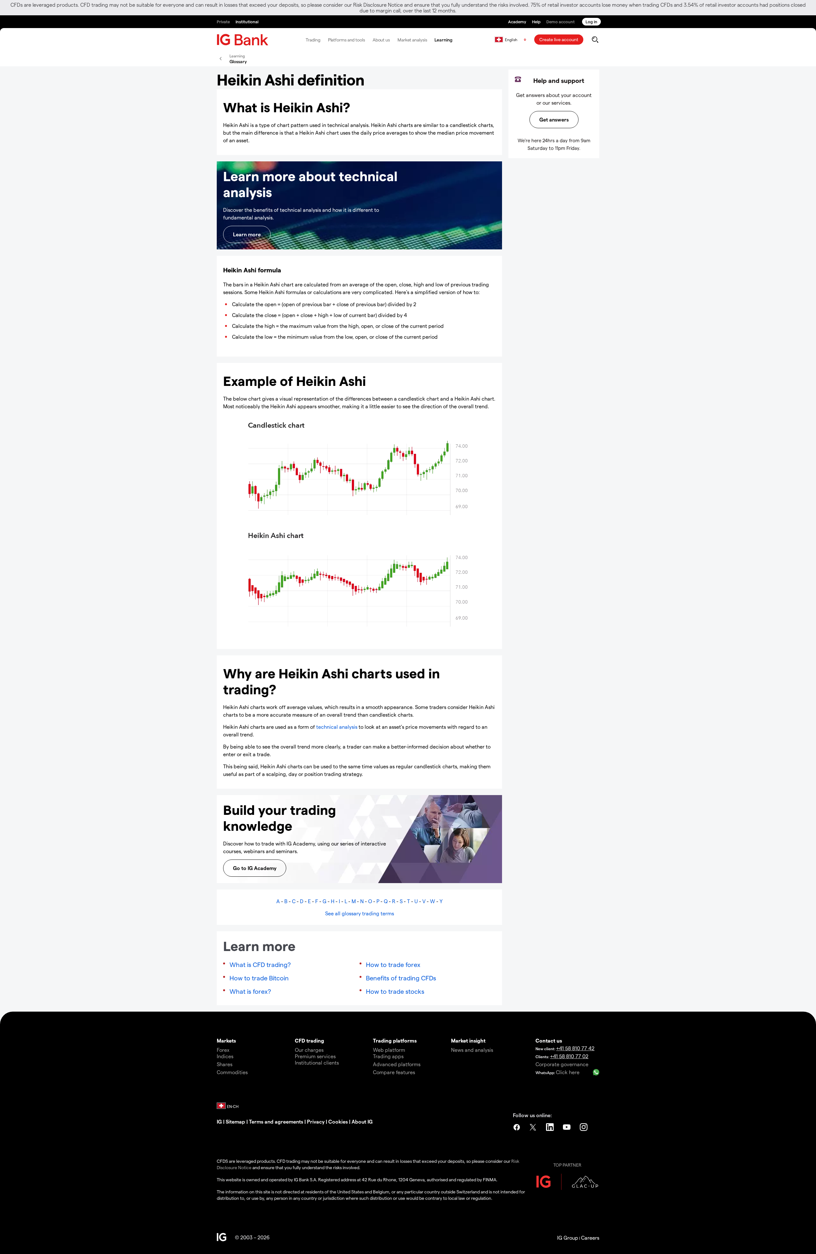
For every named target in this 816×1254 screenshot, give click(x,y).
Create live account (558, 39)
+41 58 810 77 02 (569, 1056)
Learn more (247, 234)
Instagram (584, 1127)
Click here (567, 1072)
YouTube (567, 1127)
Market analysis (412, 39)
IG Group (567, 1238)
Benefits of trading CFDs (401, 978)
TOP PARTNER (567, 1165)
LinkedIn (550, 1127)
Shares (224, 1064)
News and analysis (472, 1050)
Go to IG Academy (254, 868)
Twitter (533, 1127)
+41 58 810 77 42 (575, 1048)
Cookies (338, 1121)
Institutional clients (317, 1062)
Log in (591, 21)
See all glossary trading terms (359, 913)
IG (219, 1121)
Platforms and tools (346, 39)
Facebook (517, 1127)
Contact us (549, 1040)
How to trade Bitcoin (259, 978)
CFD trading (309, 1040)
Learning (443, 39)
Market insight (468, 1040)
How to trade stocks (395, 991)
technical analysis (336, 727)
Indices (225, 1056)
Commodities (232, 1072)
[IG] (242, 40)
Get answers (554, 119)
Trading (313, 39)
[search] (595, 39)
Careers (590, 1238)
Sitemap (235, 1121)
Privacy (315, 1121)
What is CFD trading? (260, 964)
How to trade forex (393, 964)
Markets (226, 1040)
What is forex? (250, 991)
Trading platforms (395, 1040)
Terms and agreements (276, 1121)
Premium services (315, 1056)
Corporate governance (562, 1064)
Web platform (389, 1050)
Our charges (309, 1050)
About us (381, 39)
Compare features (394, 1072)
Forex (223, 1050)
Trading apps (388, 1056)
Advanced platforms (396, 1064)
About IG (362, 1121)
